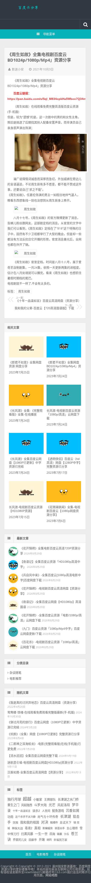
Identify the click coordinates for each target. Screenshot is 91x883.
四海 (52, 834)
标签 (20, 789)
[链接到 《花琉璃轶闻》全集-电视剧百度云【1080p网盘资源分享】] (64, 501)
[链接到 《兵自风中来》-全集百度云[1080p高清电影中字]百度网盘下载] (12, 578)
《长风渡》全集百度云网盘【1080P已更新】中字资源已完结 (25, 462)
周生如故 (24, 291)
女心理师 (72, 828)
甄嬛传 (54, 822)
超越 (27, 799)
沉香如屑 (72, 810)
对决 (44, 822)
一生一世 (41, 834)
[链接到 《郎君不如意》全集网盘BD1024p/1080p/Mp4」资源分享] (64, 356)
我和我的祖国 (29, 822)
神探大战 (17, 828)
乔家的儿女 (20, 839)
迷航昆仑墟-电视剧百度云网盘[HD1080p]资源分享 (40, 762)
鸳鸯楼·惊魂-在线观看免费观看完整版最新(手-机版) (41, 712)
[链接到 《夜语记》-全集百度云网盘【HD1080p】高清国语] (12, 604)
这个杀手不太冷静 (25, 816)
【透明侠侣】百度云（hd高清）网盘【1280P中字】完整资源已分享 (63, 462)
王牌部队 (50, 799)
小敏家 (37, 799)
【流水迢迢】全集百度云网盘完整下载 (32, 755)
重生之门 (13, 805)
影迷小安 (18, 69)
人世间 (46, 810)
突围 (15, 822)
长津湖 (65, 816)
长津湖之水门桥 (68, 799)
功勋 (10, 816)
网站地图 (51, 875)
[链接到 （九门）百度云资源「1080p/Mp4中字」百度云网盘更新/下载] (12, 631)
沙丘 (66, 834)
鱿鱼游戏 (58, 810)
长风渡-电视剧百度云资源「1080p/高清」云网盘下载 (63, 414)
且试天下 (66, 822)
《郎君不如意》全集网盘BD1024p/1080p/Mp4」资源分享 (64, 366)
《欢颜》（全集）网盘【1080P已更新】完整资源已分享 (43, 734)
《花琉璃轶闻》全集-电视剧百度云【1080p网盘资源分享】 (63, 510)
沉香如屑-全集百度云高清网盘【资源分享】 (36, 772)
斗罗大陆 (40, 805)
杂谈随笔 (15, 672)
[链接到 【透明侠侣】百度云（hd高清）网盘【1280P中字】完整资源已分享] (64, 453)
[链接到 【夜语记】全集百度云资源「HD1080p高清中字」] (12, 564)
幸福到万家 (60, 839)
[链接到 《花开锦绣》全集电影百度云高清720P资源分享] (12, 551)
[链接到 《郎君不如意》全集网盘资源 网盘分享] (26, 356)
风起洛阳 (63, 805)
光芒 (52, 805)
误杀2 (36, 810)
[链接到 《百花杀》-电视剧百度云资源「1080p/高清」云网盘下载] (12, 644)
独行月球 (14, 799)
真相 (37, 828)
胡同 (49, 839)
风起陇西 (26, 805)
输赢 (59, 834)
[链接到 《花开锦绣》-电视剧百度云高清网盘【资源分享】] (12, 591)
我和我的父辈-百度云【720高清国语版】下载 (44, 307)
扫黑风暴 (27, 834)
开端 (42, 839)
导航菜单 (49, 34)
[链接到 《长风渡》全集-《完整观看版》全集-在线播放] (26, 404)
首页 (28, 854)
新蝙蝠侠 (48, 828)
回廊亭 (33, 839)
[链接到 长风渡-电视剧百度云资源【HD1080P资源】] (26, 501)
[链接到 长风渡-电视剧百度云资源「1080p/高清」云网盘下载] (64, 404)
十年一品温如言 (21, 810)
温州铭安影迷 (45, 9)
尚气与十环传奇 (47, 816)
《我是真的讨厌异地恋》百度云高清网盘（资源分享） (43, 702)
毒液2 (28, 828)
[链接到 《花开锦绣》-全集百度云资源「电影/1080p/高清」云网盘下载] (12, 618)
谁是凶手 (60, 828)
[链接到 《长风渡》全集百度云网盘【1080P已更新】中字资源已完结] (26, 453)
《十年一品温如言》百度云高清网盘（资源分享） (48, 299)
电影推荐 (15, 678)
